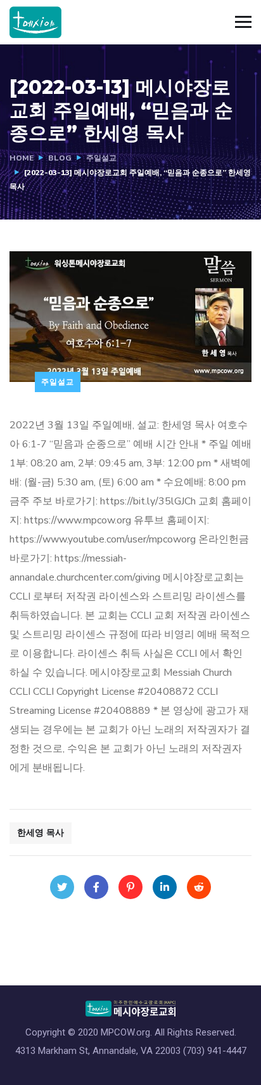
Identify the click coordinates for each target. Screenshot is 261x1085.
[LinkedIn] (165, 887)
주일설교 (101, 158)
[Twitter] (62, 887)
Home (22, 158)
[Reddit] (199, 887)
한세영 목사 (40, 833)
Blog (60, 158)
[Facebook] (96, 887)
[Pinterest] (130, 887)
